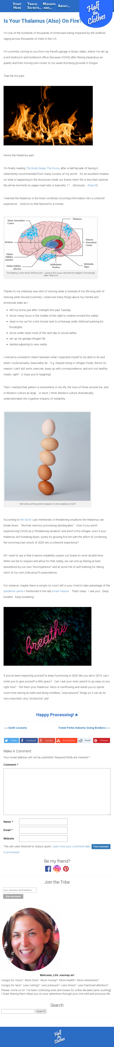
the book (25, 519)
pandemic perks (13, 591)
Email (8, 830)
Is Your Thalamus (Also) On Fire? (43, 21)
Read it (92, 185)
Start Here (17, 6)
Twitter (14, 740)
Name (8, 821)
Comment (11, 764)
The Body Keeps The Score (42, 168)
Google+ (49, 740)
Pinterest (104, 740)
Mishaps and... (49, 6)
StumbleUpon (69, 740)
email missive (60, 591)
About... (64, 6)
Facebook (31, 740)
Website (9, 838)
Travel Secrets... (33, 6)
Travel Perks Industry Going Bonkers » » (84, 727)
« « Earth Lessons (15, 727)
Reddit (88, 740)
